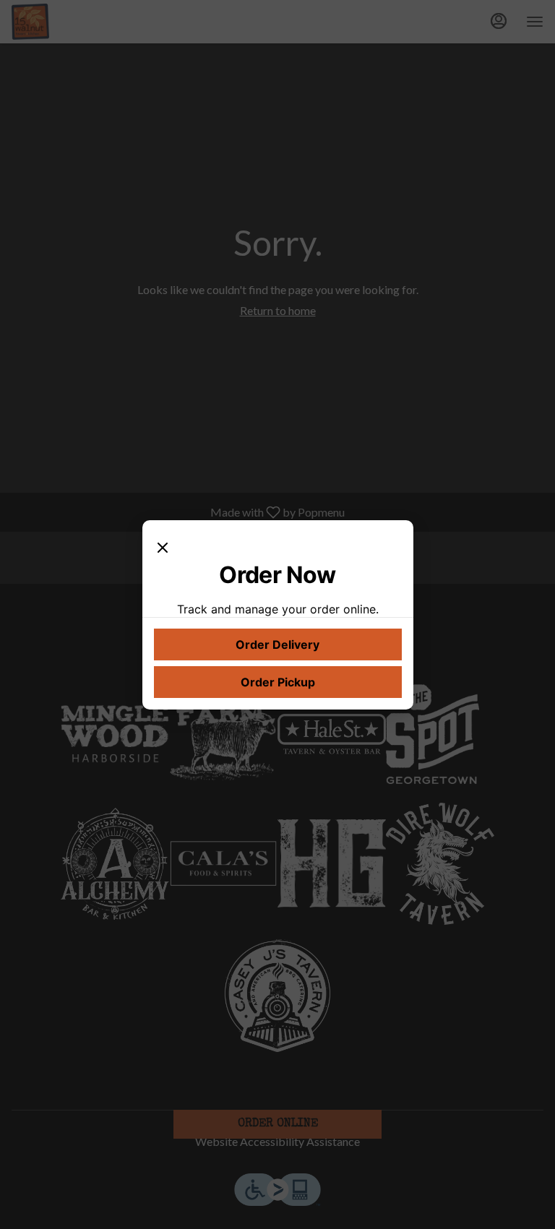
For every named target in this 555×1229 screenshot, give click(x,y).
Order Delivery (277, 644)
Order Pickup (278, 682)
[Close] (162, 546)
